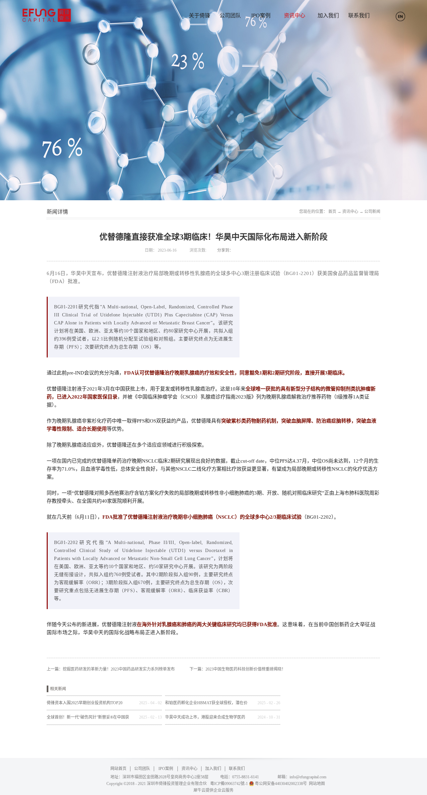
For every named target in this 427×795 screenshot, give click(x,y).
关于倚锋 (199, 15)
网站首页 (118, 768)
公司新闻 (372, 211)
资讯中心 (350, 211)
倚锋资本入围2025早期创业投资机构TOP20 (84, 703)
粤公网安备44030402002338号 (281, 783)
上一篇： (111, 669)
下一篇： (237, 669)
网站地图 (316, 783)
